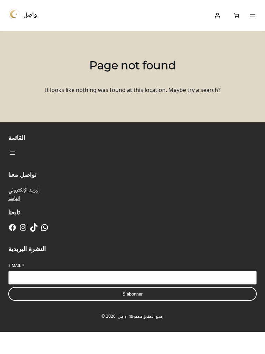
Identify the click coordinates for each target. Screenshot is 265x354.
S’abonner (132, 294)
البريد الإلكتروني (24, 189)
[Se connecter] (217, 15)
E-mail (16, 265)
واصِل (30, 14)
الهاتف (14, 198)
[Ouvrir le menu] (252, 15)
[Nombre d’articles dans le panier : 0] (236, 15)
